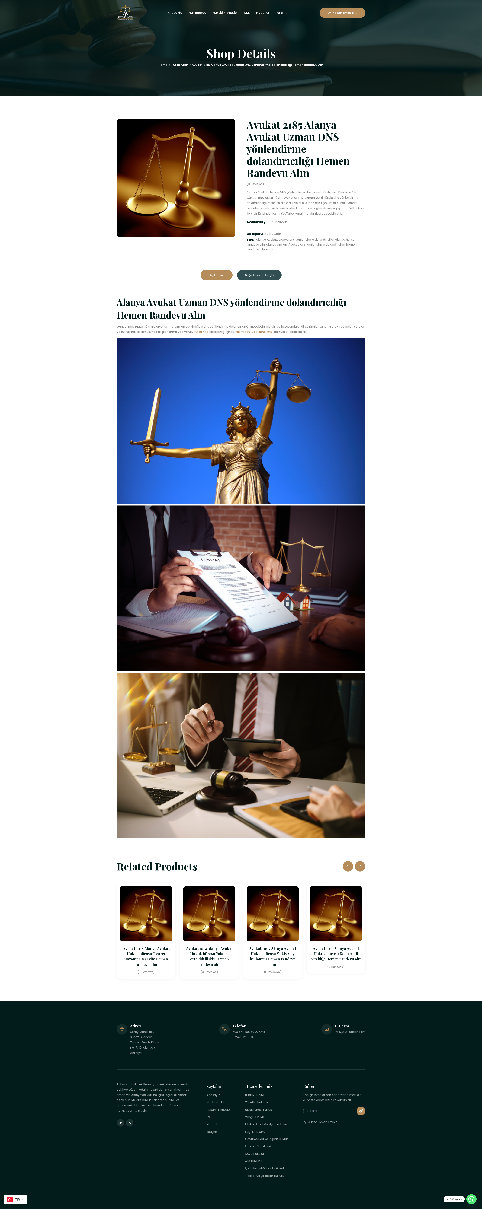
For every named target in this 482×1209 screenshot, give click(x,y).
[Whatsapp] (471, 1199)
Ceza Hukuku (254, 1154)
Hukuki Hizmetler (225, 13)
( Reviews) (255, 184)
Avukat (293, 244)
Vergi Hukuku (254, 1117)
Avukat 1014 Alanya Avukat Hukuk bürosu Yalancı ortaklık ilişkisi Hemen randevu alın (209, 956)
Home (162, 65)
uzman (271, 249)
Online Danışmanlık (341, 13)
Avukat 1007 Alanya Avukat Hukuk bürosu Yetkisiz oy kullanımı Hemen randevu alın (272, 956)
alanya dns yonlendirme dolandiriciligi (306, 239)
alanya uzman (276, 244)
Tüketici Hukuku (256, 1102)
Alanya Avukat (266, 239)
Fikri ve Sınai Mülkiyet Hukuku (266, 1124)
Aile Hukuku (253, 1161)
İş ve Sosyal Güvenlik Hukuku (265, 1168)
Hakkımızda (197, 13)
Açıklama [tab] (216, 275)
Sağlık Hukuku (255, 1132)
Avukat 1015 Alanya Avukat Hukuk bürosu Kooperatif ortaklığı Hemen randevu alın (336, 954)
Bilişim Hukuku (255, 1095)
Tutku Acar (179, 65)
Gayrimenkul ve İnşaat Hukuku (267, 1139)
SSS (247, 13)
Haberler (262, 13)
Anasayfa (175, 13)
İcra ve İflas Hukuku (259, 1146)
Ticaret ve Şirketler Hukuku (264, 1176)
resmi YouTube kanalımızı (254, 332)
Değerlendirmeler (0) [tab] (259, 275)
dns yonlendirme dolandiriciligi (322, 244)
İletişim (281, 13)
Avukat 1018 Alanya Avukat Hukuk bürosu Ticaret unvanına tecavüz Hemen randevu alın (146, 956)
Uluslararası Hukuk (258, 1110)
